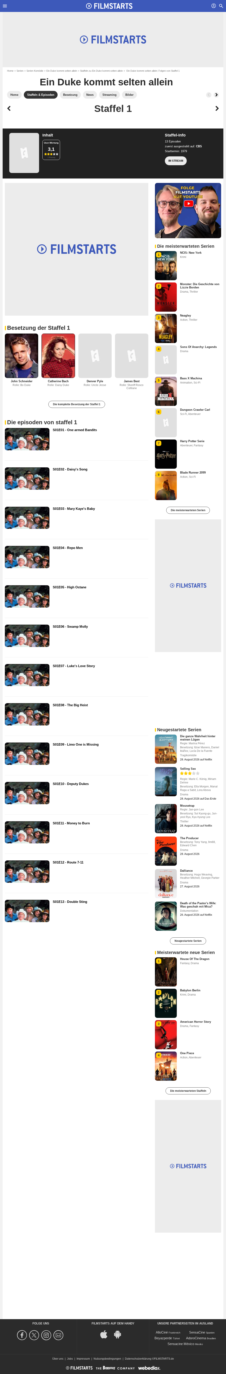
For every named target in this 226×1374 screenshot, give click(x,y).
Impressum (83, 1358)
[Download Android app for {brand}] (119, 1334)
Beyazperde (163, 1338)
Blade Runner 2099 (193, 472)
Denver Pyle (95, 381)
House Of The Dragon (194, 959)
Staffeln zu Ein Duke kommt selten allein (101, 70)
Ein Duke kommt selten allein (61, 70)
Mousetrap (187, 805)
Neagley (185, 315)
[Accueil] (109, 6)
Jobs (70, 1358)
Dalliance (186, 870)
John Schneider (21, 381)
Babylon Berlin (190, 990)
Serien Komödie (34, 70)
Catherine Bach (58, 381)
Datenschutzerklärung (138, 1358)
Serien (20, 70)
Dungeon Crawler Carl (195, 409)
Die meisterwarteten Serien (188, 510)
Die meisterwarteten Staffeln (188, 1090)
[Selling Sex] (166, 781)
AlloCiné (162, 1332)
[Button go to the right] (216, 95)
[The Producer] (166, 851)
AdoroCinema (196, 1338)
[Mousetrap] (166, 818)
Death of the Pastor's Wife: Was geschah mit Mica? (198, 905)
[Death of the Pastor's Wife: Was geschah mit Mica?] (166, 916)
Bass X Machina (191, 378)
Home (10, 70)
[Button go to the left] (208, 95)
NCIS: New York (191, 252)
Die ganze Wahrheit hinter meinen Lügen (197, 738)
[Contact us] (59, 1335)
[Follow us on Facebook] (22, 1335)
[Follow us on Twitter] (34, 1335)
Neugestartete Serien (188, 940)
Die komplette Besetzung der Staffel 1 (76, 404)
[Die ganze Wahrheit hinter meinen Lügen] (166, 749)
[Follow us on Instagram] (47, 1335)
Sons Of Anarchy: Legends (198, 347)
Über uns (57, 1358)
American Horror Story (195, 1021)
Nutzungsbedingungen (107, 1358)
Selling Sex (188, 768)
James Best (131, 381)
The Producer (189, 838)
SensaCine (197, 1332)
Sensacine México (181, 1344)
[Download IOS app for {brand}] (106, 1334)
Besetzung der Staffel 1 (38, 327)
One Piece (187, 1053)
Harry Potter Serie (192, 441)
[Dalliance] (166, 883)
